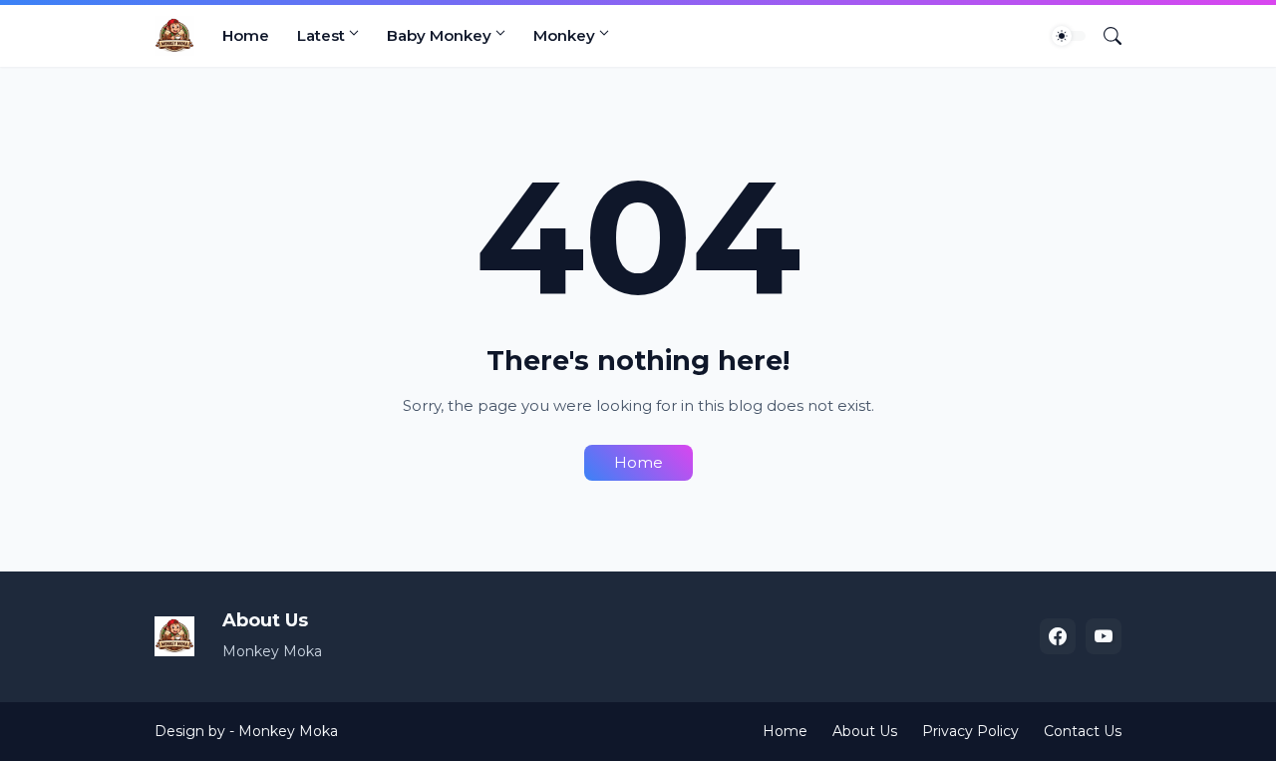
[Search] (1104, 36)
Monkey (564, 35)
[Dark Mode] (1069, 36)
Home (245, 35)
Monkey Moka (288, 731)
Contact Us (1082, 731)
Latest (321, 35)
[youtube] (1103, 636)
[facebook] (1058, 636)
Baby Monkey (439, 35)
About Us (864, 731)
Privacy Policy (970, 731)
